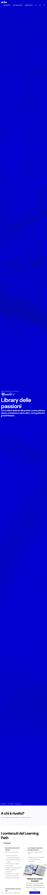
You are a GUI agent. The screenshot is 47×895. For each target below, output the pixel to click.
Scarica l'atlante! (34, 892)
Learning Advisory (18, 5)
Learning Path (6, 5)
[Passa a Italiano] (40, 5)
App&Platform (29, 5)
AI (35, 5)
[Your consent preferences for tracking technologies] (2, 893)
